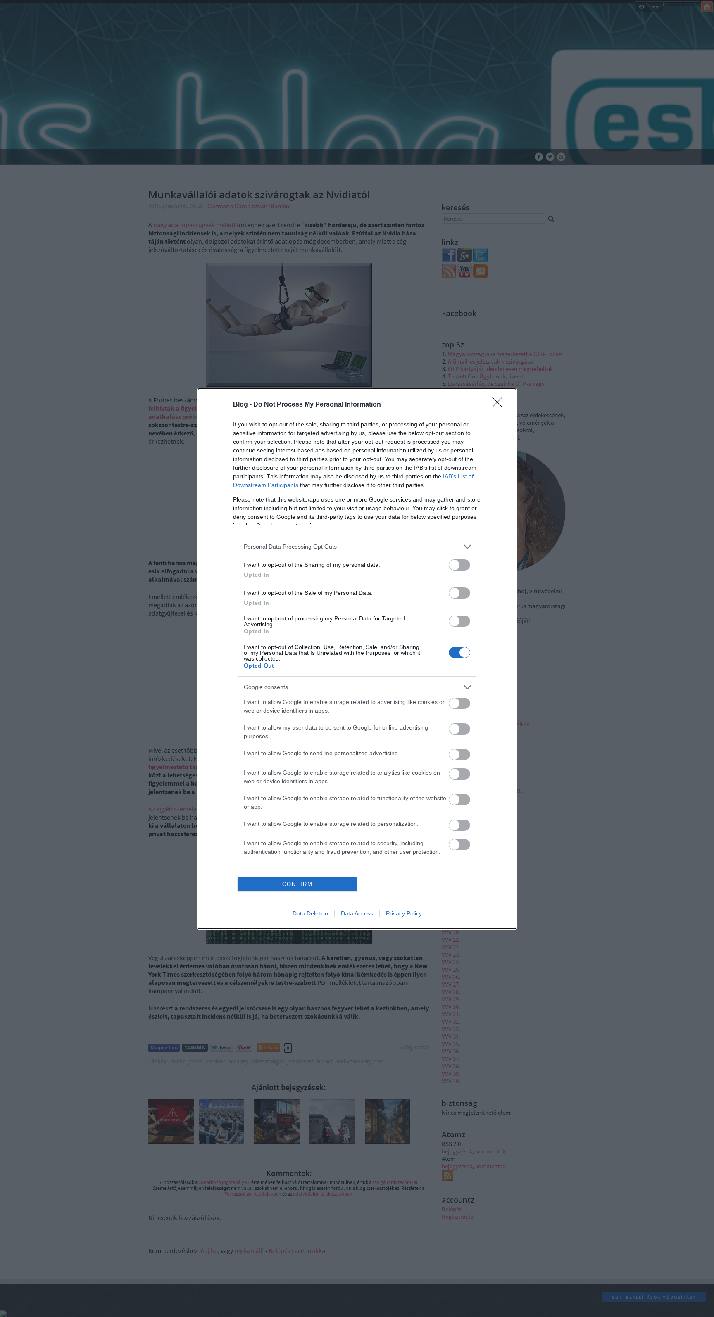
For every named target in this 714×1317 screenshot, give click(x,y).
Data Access (357, 913)
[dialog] (357, 659)
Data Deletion (310, 913)
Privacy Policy (404, 913)
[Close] (500, 405)
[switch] (459, 565)
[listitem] (357, 546)
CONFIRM (297, 884)
